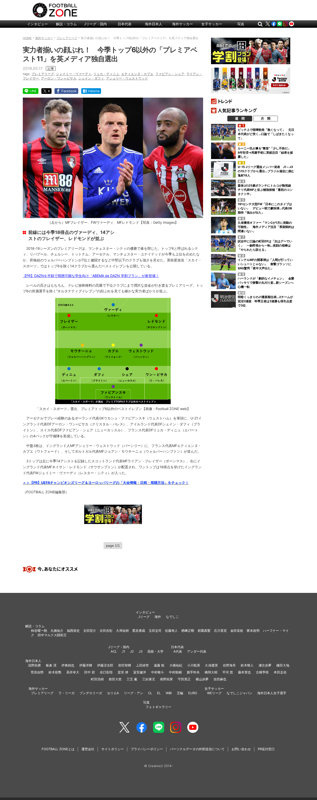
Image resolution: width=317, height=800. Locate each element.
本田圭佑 (280, 672)
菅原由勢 (37, 672)
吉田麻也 (219, 679)
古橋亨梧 (262, 672)
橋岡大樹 (211, 672)
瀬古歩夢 (265, 665)
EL (159, 693)
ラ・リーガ (66, 693)
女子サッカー (211, 24)
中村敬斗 (157, 672)
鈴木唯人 (247, 665)
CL (150, 693)
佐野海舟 (229, 665)
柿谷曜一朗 (39, 631)
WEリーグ (214, 693)
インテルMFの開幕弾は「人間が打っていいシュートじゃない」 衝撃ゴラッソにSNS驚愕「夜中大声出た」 (265, 264)
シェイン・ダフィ (91, 78)
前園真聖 (204, 631)
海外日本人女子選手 (271, 693)
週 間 (240, 118)
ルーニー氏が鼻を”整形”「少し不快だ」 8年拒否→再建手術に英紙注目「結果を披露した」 (266, 152)
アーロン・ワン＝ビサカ (58, 78)
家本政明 (253, 631)
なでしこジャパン (239, 693)
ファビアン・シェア (169, 74)
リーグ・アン (133, 693)
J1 (123, 651)
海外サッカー (182, 24)
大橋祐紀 (175, 665)
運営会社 (87, 749)
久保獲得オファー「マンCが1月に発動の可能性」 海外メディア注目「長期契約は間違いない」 (266, 227)
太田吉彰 (106, 631)
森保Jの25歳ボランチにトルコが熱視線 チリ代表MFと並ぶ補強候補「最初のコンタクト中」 (266, 190)
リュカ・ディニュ (106, 74)
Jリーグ (144, 617)
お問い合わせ (241, 749)
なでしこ (172, 617)
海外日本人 (153, 24)
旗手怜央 (193, 672)
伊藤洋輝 (85, 665)
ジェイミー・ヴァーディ (73, 74)
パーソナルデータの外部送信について (197, 749)
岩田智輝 (124, 665)
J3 (140, 651)
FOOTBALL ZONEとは (58, 749)
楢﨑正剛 (187, 631)
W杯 (169, 693)
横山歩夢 (202, 679)
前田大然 (115, 679)
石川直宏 (220, 631)
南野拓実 (166, 679)
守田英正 (184, 679)
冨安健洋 (139, 672)
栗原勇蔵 (138, 631)
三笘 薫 (132, 679)
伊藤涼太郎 (105, 665)
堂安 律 (123, 672)
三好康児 (148, 679)
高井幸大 (72, 672)
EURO (192, 693)
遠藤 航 (159, 665)
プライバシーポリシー (147, 749)
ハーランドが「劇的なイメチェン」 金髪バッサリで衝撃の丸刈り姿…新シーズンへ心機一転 (266, 282)
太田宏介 (89, 631)
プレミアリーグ (42, 74)
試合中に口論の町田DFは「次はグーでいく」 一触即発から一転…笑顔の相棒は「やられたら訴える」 (265, 245)
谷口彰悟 (106, 672)
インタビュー (37, 24)
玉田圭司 (155, 631)
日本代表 (125, 24)
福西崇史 (73, 631)
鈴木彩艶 (55, 672)
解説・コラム (66, 24)
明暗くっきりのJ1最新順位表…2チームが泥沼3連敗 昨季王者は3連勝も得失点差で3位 (265, 301)
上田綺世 (142, 665)
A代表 (177, 651)
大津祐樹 (122, 631)
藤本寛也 (244, 672)
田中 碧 (89, 672)
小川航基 (193, 665)
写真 (240, 24)
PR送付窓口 (266, 749)
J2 (132, 651)
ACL (114, 651)
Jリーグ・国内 (95, 24)
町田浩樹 (97, 679)
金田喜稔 (236, 631)
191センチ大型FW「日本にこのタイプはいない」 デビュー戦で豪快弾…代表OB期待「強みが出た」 (265, 208)
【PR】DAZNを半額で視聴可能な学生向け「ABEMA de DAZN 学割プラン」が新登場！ (91, 276)
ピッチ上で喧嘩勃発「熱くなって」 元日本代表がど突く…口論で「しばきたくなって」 (266, 134)
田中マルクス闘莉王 (52, 635)
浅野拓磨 (34, 665)
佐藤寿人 (171, 631)
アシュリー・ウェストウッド (127, 78)
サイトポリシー (112, 749)
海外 (158, 617)
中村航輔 (175, 672)
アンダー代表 (196, 651)
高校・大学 (155, 651)
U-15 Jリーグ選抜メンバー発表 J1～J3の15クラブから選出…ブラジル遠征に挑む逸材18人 (266, 171)
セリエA (113, 693)
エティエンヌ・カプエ (137, 74)
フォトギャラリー (158, 707)
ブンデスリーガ (90, 693)
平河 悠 (227, 672)
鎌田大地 (282, 665)
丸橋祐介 (57, 631)
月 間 (265, 118)
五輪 (180, 693)
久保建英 (211, 665)
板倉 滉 (51, 665)
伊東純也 (67, 665)
